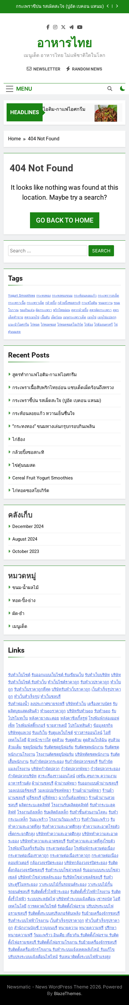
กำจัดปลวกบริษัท (22, 775)
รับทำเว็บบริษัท (97, 674)
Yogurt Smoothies (21, 296)
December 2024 (28, 526)
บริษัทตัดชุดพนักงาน (92, 754)
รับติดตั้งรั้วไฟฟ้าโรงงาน (90, 891)
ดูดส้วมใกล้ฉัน (95, 739)
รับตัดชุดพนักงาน (89, 746)
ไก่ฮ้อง (88, 324)
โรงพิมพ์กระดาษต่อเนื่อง (94, 848)
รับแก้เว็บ (39, 732)
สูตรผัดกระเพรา (100, 310)
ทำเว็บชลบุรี (50, 696)
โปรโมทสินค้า (80, 725)
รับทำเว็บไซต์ (19, 674)
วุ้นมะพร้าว (38, 819)
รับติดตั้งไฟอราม (71, 906)
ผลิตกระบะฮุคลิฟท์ (34, 804)
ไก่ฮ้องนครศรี (103, 324)
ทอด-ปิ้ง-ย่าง (23, 600)
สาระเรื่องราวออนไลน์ (56, 775)
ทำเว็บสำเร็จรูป (26, 696)
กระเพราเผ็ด (35, 303)
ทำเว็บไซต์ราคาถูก (63, 681)
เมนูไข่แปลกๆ (107, 317)
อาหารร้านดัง (19, 783)
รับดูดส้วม (73, 739)
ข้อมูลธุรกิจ (103, 725)
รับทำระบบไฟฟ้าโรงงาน (28, 920)
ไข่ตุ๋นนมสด (23, 465)
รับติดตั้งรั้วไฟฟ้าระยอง (50, 891)
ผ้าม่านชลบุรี (42, 783)
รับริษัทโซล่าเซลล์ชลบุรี (82, 877)
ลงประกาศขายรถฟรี (47, 703)
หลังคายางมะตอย (44, 718)
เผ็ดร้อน (56, 317)
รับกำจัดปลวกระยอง (47, 761)
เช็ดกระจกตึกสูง (21, 833)
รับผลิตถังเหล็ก (56, 812)
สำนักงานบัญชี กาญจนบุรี (35, 927)
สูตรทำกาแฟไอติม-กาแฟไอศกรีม (49, 109)
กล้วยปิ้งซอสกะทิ (69, 303)
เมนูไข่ (91, 317)
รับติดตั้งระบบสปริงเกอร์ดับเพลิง (54, 913)
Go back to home (64, 220)
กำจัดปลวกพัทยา (75, 768)
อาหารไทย (64, 43)
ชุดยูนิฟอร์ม (33, 746)
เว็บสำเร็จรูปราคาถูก (67, 920)
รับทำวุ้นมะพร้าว (95, 819)
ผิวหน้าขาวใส (39, 739)
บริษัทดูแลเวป (19, 732)
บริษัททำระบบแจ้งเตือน (75, 898)
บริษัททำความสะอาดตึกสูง (58, 833)
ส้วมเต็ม (15, 746)
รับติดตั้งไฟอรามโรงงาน (58, 942)
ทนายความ (68, 927)
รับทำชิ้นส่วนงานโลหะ (88, 812)
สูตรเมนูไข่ (31, 317)
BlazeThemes (67, 993)
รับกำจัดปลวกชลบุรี (81, 761)
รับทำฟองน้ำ (18, 703)
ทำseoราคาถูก (53, 710)
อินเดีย (59, 934)
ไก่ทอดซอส (48, 324)
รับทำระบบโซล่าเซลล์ (63, 869)
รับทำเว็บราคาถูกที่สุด (32, 689)
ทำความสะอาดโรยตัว (100, 826)
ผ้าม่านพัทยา (65, 783)
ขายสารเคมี (56, 725)
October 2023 (25, 551)
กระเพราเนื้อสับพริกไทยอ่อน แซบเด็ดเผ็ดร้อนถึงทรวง (63, 387)
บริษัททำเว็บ (76, 703)
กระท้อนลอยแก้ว (85, 296)
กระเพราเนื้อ (17, 303)
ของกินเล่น (27, 310)
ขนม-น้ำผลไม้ (25, 587)
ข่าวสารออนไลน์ (88, 732)
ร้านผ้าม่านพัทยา (86, 790)
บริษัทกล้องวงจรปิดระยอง (85, 862)
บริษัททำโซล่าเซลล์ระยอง (40, 877)
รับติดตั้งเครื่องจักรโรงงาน (30, 949)
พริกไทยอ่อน (61, 310)
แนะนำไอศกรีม (18, 324)
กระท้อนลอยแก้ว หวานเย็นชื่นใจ (43, 413)
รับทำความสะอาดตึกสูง (61, 826)
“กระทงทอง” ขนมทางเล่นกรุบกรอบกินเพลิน (53, 426)
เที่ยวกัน (73, 934)
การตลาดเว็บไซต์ (42, 906)
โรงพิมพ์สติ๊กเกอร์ (30, 725)
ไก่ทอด (35, 324)
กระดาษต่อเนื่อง (59, 848)
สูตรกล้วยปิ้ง (79, 310)
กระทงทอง (43, 296)
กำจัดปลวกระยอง (105, 768)
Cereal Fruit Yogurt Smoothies (42, 478)
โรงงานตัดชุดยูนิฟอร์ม (55, 754)
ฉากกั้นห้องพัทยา (73, 797)
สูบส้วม (114, 739)
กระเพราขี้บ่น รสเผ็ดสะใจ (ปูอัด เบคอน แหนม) (60, 6)
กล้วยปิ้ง (50, 303)
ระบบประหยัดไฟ (41, 898)
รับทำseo (102, 710)
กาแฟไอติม (89, 303)
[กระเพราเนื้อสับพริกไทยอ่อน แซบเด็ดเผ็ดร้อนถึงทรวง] (104, 116)
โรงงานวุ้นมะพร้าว (64, 819)
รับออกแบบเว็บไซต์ (48, 674)
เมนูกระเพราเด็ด (74, 317)
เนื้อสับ (45, 317)
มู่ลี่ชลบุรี (33, 797)
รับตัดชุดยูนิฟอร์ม (59, 746)
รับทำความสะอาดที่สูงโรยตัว (91, 840)
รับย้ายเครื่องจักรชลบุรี (101, 913)
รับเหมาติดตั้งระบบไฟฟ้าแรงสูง (84, 956)
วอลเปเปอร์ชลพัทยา (54, 790)
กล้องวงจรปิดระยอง (46, 862)
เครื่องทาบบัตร (99, 703)
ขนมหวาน (105, 303)
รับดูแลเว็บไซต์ (60, 732)
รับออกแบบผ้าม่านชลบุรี (98, 783)
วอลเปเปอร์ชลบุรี (22, 790)
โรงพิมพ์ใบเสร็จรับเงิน (26, 848)
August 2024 (24, 539)
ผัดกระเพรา (44, 310)
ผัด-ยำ (18, 613)
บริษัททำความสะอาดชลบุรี (42, 840)
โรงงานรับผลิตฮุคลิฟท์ (69, 804)
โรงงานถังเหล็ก (30, 812)
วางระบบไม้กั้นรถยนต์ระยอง (62, 884)
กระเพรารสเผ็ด (108, 296)
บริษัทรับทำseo (80, 710)
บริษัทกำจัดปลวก (45, 768)
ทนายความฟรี (91, 927)
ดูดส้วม (58, 739)
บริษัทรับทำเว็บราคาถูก (71, 689)
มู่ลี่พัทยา (49, 797)
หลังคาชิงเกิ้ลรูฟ (73, 718)
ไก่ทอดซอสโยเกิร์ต (70, 324)
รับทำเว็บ (39, 681)
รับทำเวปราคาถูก (94, 681)
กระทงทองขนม (62, 296)
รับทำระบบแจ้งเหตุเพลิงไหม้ (76, 949)
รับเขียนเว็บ (74, 674)
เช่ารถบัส (104, 898)
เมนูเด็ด (19, 626)
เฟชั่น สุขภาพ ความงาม (96, 775)
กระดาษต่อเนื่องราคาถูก (28, 855)
